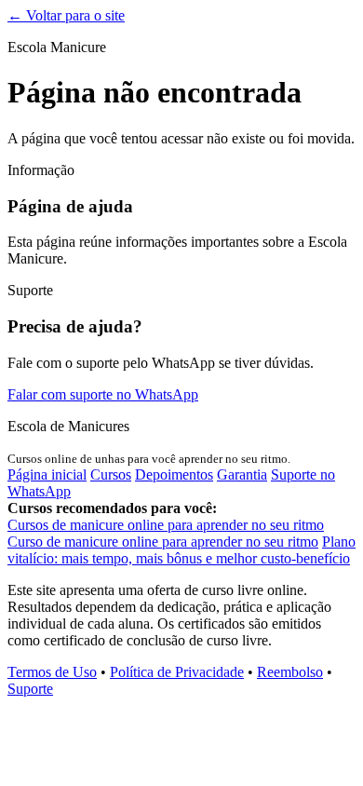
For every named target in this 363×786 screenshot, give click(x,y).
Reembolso (290, 672)
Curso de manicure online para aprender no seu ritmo (162, 541)
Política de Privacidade (177, 672)
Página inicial (47, 474)
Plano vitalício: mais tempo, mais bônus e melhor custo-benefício (181, 550)
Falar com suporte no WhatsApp (102, 394)
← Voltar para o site (66, 15)
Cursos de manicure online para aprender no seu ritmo (165, 525)
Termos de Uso (52, 672)
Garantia (242, 474)
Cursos (110, 474)
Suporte (30, 689)
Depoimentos (174, 474)
